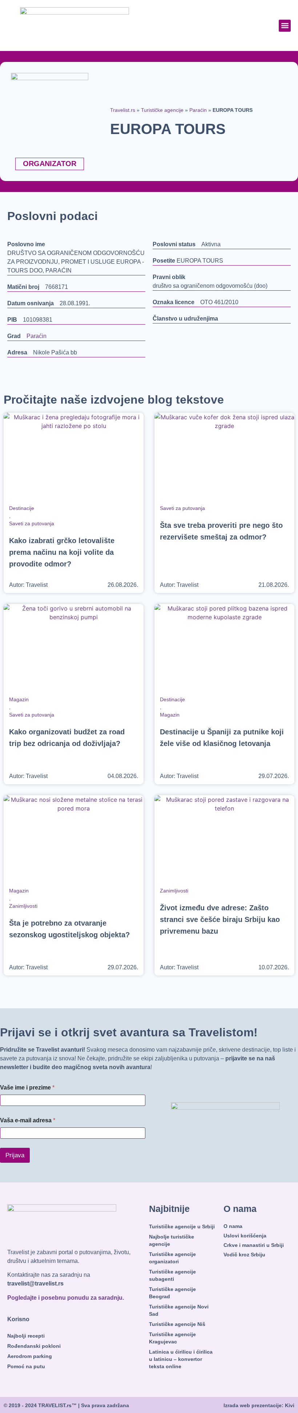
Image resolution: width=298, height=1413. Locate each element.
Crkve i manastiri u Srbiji (254, 1245)
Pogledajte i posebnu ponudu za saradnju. (65, 1298)
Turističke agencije (162, 110)
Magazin (19, 699)
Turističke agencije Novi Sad (179, 1310)
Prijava (14, 1155)
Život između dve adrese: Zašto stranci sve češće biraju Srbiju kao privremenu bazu (220, 919)
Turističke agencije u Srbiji (182, 1226)
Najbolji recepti (26, 1336)
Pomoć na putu (26, 1366)
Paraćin (198, 110)
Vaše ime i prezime (27, 1087)
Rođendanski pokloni (34, 1346)
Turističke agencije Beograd (172, 1292)
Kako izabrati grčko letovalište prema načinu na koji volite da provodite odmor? (61, 552)
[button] (285, 26)
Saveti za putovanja (31, 523)
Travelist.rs (122, 110)
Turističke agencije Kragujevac (172, 1338)
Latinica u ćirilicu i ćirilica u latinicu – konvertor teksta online (181, 1359)
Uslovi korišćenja (245, 1236)
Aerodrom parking (29, 1356)
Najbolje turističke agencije (171, 1240)
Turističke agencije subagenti (172, 1275)
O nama (233, 1226)
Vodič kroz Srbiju (244, 1254)
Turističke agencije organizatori (172, 1257)
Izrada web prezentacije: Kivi (259, 1405)
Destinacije (21, 508)
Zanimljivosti (23, 906)
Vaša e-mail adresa (27, 1120)
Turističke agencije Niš (177, 1324)
